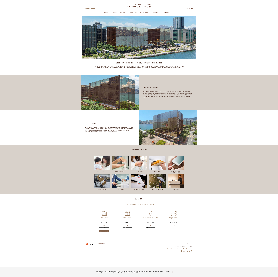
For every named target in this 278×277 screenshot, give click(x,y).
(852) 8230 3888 (127, 222)
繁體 (189, 8)
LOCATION (133, 12)
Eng (187, 8)
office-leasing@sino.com (104, 227)
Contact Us (169, 248)
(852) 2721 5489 (150, 222)
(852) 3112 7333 (173, 222)
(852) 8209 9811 (104, 222)
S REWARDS (155, 12)
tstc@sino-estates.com (150, 227)
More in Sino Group (101, 243)
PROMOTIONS (144, 12)
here (140, 272)
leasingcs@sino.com (127, 227)
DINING (115, 12)
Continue (177, 272)
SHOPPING (123, 12)
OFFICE (106, 12)
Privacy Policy (182, 248)
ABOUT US (166, 12)
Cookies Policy (189, 248)
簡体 (192, 8)
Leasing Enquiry (104, 231)
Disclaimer (175, 248)
